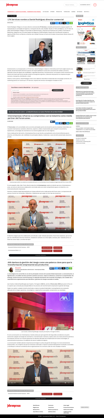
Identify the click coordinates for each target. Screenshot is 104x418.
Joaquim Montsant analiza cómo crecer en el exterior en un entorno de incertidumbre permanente (86, 117)
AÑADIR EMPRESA (85, 407)
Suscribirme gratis (57, 90)
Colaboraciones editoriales (67, 412)
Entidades (79, 11)
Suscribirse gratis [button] (85, 4)
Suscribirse (86, 83)
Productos (59, 11)
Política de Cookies (68, 409)
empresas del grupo (33, 100)
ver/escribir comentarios (40, 255)
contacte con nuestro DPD (40, 101)
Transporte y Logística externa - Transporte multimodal (24, 11)
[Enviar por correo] (57, 23)
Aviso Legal (23, 97)
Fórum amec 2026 (56, 284)
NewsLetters (36, 409)
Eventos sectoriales (80, 143)
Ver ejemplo (35, 87)
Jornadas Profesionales (81, 138)
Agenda (73, 11)
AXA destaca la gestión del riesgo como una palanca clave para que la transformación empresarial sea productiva (85, 93)
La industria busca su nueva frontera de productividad (44, 112)
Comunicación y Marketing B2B (83, 141)
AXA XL (43, 284)
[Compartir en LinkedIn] (67, 23)
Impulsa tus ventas (80, 140)
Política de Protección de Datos (33, 97)
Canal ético (51, 407)
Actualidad (46, 11)
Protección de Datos (69, 407)
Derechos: (50, 100)
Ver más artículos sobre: (17, 112)
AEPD (22, 102)
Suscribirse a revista (38, 411)
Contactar (50, 405)
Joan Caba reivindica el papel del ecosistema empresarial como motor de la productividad (86, 109)
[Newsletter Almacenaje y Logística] (86, 63)
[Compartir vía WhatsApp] (71, 23)
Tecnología (67, 11)
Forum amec (11, 127)
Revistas (86, 11)
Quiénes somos (52, 411)
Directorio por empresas (83, 131)
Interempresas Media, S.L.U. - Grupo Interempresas (54, 416)
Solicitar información (47, 247)
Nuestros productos (53, 409)
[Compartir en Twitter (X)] (64, 23)
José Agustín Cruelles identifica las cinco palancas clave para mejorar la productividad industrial (85, 102)
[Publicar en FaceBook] (60, 23)
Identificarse (36, 405)
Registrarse (36, 407)
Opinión (52, 11)
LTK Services (43, 27)
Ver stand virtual (57, 247)
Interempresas (42, 185)
